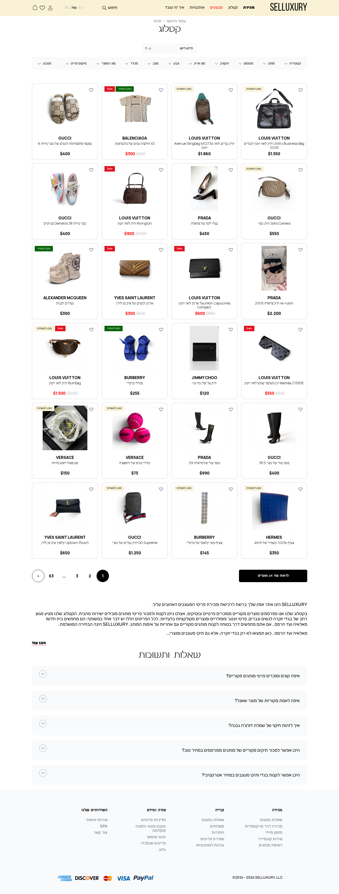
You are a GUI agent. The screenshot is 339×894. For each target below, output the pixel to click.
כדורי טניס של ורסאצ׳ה (134, 462)
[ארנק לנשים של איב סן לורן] (134, 268)
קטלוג (233, 7)
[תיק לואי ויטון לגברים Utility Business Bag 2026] (274, 108)
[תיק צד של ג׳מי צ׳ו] (204, 348)
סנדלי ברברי (135, 383)
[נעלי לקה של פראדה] (204, 188)
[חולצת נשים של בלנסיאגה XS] (134, 108)
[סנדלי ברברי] (134, 348)
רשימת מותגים (270, 845)
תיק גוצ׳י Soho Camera (274, 223)
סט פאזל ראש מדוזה (65, 462)
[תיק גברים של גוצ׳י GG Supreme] (134, 507)
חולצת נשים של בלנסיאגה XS (135, 143)
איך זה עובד (174, 7)
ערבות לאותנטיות (210, 845)
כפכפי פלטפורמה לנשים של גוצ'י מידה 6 (65, 143)
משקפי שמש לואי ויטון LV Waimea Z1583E (274, 383)
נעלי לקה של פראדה (204, 223)
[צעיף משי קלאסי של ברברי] (204, 507)
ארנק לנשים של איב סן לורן (134, 303)
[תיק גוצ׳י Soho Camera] (274, 188)
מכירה (249, 7)
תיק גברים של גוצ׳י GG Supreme (134, 542)
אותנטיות (197, 7)
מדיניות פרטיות (153, 820)
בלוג (162, 849)
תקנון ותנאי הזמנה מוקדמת (151, 828)
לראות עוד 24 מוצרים (273, 576)
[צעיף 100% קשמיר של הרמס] (274, 507)
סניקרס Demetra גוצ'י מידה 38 (65, 223)
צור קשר (100, 832)
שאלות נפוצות (271, 820)
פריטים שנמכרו (153, 843)
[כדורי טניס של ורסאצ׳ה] (134, 428)
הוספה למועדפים (300, 90)
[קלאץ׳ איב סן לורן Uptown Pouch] (65, 507)
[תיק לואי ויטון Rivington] (134, 188)
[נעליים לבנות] (65, 268)
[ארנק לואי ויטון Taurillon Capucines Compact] (204, 268)
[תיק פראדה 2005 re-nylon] (274, 268)
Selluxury (288, 8)
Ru (67, 7)
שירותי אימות (96, 820)
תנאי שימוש (156, 837)
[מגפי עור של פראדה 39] (204, 428)
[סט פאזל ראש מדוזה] (65, 428)
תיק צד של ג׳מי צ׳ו (204, 383)
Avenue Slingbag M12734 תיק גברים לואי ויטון (204, 145)
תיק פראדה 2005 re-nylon (274, 303)
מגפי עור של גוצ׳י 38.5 (274, 462)
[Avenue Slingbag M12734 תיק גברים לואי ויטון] (204, 108)
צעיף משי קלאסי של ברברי (204, 542)
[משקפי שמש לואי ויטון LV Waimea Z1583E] (274, 348)
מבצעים (216, 7)
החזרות (218, 832)
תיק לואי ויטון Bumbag (65, 383)
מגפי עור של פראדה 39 (204, 462)
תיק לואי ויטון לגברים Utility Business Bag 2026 (274, 145)
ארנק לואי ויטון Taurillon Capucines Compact (204, 305)
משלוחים (217, 826)
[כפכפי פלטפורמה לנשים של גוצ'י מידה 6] (65, 108)
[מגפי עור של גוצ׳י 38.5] (274, 428)
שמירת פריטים (212, 839)
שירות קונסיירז (270, 839)
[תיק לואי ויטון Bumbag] (65, 348)
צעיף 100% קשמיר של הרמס (274, 542)
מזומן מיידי (273, 832)
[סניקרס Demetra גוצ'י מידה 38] (65, 188)
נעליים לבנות (65, 303)
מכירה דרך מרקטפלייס (263, 826)
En (81, 7)
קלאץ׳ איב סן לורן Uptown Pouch (65, 542)
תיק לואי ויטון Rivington (135, 223)
